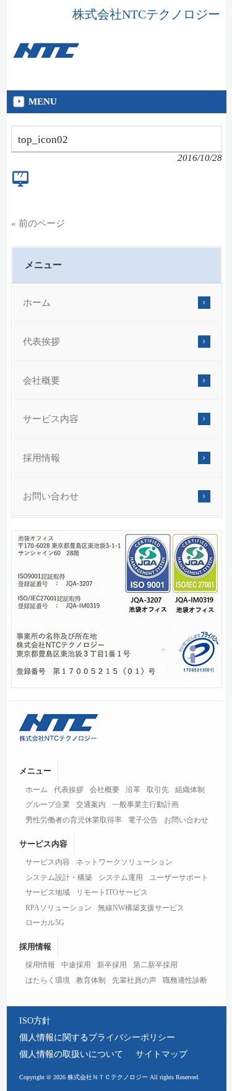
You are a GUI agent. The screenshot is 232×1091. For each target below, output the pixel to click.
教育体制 (91, 980)
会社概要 (41, 381)
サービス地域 (47, 892)
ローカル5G (44, 922)
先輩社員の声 (134, 980)
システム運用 (120, 877)
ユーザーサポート (178, 877)
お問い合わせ (51, 496)
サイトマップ (161, 1054)
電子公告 (143, 820)
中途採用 (76, 964)
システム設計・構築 (58, 877)
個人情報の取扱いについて (71, 1054)
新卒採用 (112, 964)
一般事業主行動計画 (145, 804)
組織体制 (190, 789)
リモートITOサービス (112, 892)
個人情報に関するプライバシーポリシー (97, 1037)
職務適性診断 (185, 980)
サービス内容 (51, 419)
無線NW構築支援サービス (141, 907)
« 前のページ (38, 223)
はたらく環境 (47, 980)
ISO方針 (35, 1020)
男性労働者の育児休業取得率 (73, 820)
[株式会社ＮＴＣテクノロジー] (46, 55)
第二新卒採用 (155, 964)
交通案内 (91, 804)
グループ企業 (47, 804)
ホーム (37, 303)
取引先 (158, 789)
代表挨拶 (41, 342)
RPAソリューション (58, 907)
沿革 (133, 789)
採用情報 (41, 458)
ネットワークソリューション (124, 862)
